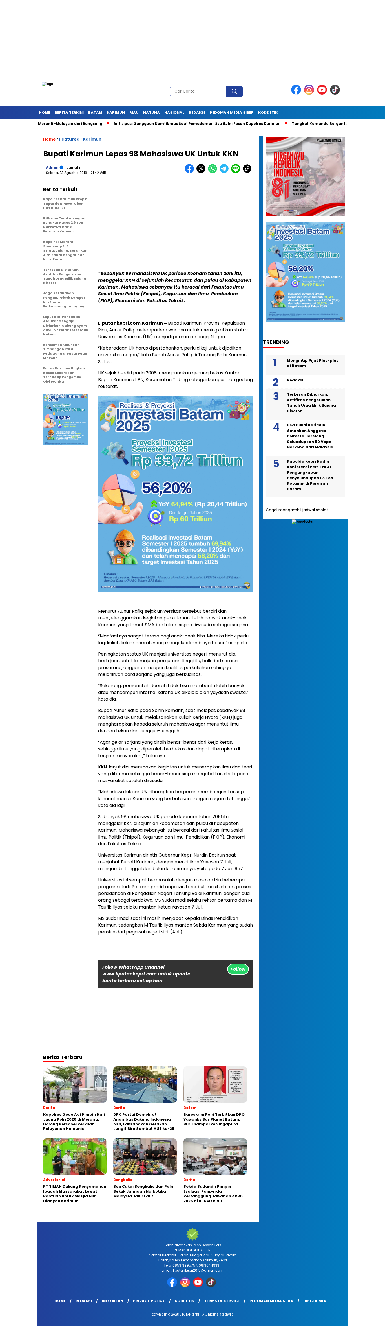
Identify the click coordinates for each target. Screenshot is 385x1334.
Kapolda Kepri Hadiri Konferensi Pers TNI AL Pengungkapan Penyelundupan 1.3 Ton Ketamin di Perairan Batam (310, 475)
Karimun (116, 112)
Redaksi (197, 112)
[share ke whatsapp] (214, 172)
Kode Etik (268, 112)
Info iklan (112, 1301)
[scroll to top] (369, 1325)
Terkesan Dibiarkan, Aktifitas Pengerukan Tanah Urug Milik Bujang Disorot (311, 403)
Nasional (174, 112)
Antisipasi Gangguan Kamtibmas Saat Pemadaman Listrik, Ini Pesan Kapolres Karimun (151, 123)
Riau (134, 112)
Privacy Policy (149, 1301)
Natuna (151, 112)
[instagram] (310, 93)
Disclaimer (314, 1301)
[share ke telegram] (225, 172)
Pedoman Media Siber (232, 112)
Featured (69, 139)
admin (52, 167)
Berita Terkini (69, 112)
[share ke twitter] (202, 172)
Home (44, 112)
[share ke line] (237, 172)
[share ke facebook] (190, 172)
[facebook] (297, 93)
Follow (238, 969)
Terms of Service (222, 1301)
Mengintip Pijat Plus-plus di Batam (312, 363)
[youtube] (323, 93)
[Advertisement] (169, 39)
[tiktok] (336, 93)
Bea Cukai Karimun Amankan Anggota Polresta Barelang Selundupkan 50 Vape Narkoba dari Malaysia (310, 436)
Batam (95, 112)
